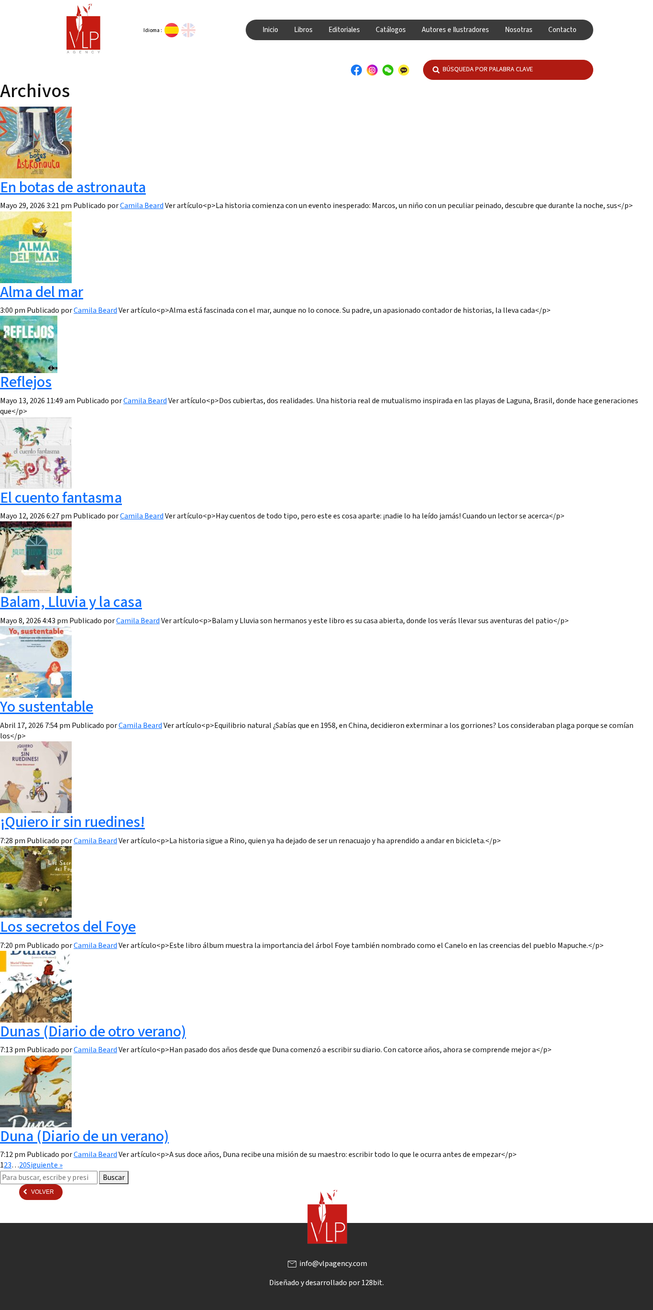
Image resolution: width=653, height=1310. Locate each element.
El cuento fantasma (61, 498)
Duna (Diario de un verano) (84, 1136)
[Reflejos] (28, 344)
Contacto (562, 30)
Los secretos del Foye (68, 927)
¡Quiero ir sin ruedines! (72, 822)
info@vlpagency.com (326, 1263)
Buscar (114, 1177)
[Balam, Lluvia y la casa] (36, 556)
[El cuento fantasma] (36, 452)
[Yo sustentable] (36, 661)
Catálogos (391, 30)
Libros (303, 30)
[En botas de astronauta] (36, 142)
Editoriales (344, 30)
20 (23, 1165)
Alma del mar (41, 292)
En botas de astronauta (73, 187)
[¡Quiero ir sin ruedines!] (36, 776)
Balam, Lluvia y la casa (71, 602)
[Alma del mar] (36, 247)
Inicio (270, 30)
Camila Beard (141, 205)
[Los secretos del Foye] (36, 881)
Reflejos (26, 382)
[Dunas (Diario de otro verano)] (36, 986)
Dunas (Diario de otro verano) (93, 1032)
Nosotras (519, 30)
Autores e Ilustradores (455, 30)
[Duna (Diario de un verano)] (36, 1091)
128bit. (372, 1282)
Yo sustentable (46, 707)
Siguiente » (45, 1165)
